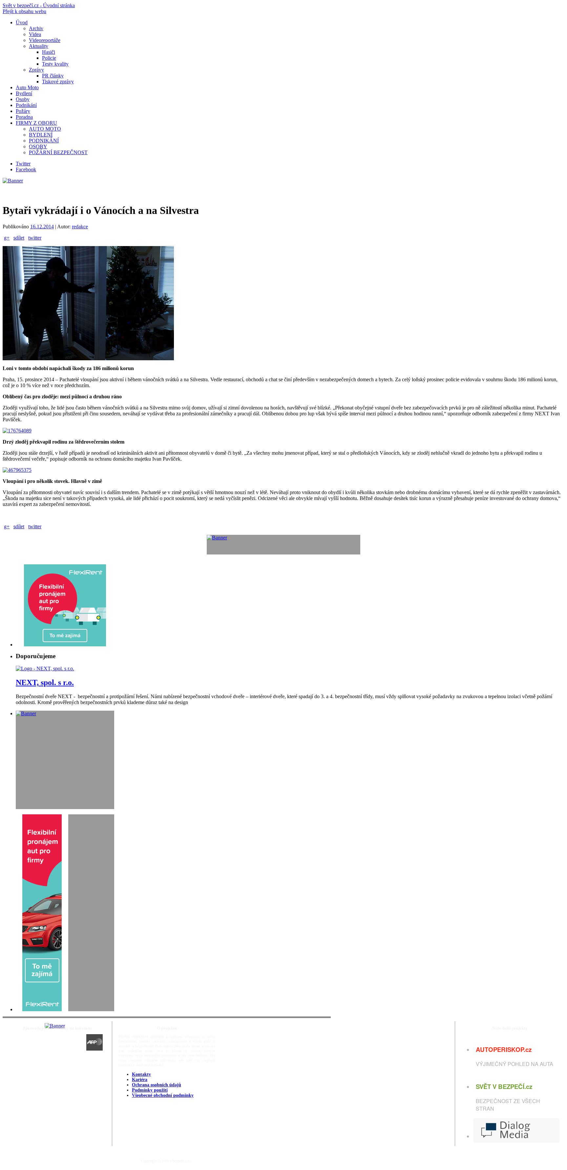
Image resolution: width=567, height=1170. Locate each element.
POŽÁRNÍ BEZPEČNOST (58, 152)
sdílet (18, 237)
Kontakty (141, 1074)
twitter (34, 237)
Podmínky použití (150, 1090)
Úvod (22, 22)
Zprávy (36, 70)
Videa (35, 34)
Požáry (23, 111)
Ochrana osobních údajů (156, 1084)
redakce (80, 226)
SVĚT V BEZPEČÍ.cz (504, 1086)
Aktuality (38, 46)
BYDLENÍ (40, 134)
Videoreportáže (44, 40)
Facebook (26, 169)
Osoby (23, 99)
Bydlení (24, 93)
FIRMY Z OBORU (36, 123)
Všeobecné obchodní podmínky (163, 1095)
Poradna (24, 117)
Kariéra (139, 1079)
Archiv (36, 28)
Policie (49, 58)
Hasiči (48, 52)
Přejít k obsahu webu (24, 11)
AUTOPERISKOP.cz (504, 1049)
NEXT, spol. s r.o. (45, 682)
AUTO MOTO (45, 129)
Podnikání (26, 105)
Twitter (23, 163)
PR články (53, 75)
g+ (7, 237)
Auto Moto (27, 87)
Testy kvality (55, 64)
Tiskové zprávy (58, 81)
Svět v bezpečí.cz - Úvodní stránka (39, 5)
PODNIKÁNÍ (44, 140)
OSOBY (38, 146)
